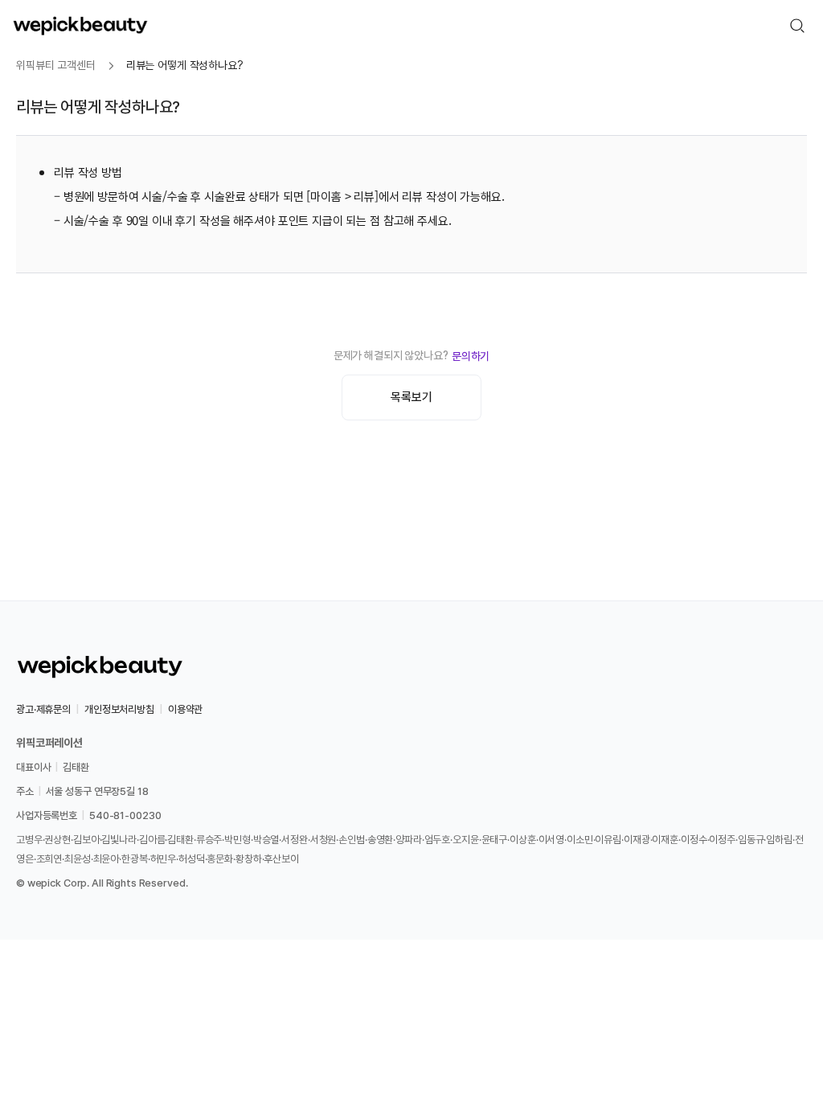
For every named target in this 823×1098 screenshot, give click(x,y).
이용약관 (185, 709)
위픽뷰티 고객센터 (56, 65)
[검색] (797, 26)
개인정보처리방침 (119, 709)
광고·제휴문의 (43, 709)
